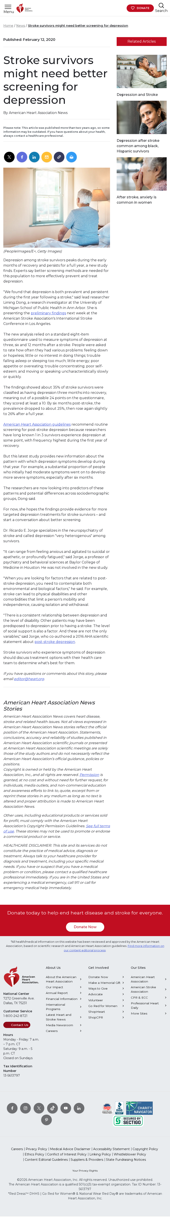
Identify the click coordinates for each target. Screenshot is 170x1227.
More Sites (139, 1013)
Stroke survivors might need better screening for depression (78, 26)
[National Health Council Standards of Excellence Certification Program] (107, 1108)
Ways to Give (98, 988)
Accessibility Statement (111, 1149)
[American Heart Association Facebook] (12, 1108)
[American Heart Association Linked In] (79, 1108)
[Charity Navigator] (139, 1108)
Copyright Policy (145, 1149)
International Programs (55, 1007)
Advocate (95, 994)
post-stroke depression (55, 642)
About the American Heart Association (61, 979)
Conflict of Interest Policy (67, 1154)
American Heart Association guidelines (37, 424)
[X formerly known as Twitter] (39, 1108)
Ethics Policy (34, 1154)
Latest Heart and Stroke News (58, 1017)
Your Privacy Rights (85, 1170)
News (20, 26)
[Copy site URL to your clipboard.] (59, 157)
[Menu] (8, 7)
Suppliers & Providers (87, 1160)
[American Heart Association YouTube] (65, 1108)
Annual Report (57, 993)
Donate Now (85, 927)
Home (8, 26)
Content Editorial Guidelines (46, 1160)
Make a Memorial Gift (104, 982)
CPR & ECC (139, 997)
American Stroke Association (143, 989)
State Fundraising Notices (126, 1160)
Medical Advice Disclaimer (70, 1149)
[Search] (161, 5)
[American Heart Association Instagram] (25, 1108)
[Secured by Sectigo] (128, 1121)
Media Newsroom (59, 1025)
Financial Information (61, 999)
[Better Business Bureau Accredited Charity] (119, 1108)
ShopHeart (96, 1011)
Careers (52, 1031)
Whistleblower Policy (130, 1154)
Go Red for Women (102, 1006)
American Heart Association (143, 979)
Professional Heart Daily (145, 1005)
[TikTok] (52, 1108)
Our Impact (54, 987)
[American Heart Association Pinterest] (46, 1120)
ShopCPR (95, 1017)
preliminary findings (48, 313)
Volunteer (95, 1000)
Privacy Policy (36, 1149)
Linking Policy (100, 1154)
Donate (143, 8)
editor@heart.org (29, 679)
